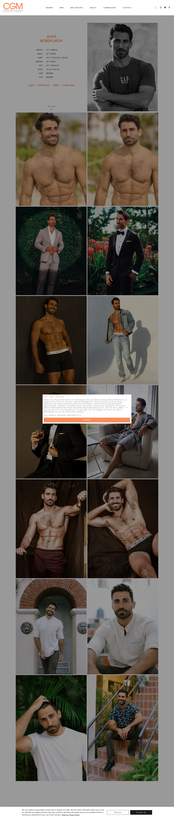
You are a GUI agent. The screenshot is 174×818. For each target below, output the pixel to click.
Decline (117, 812)
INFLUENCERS (76, 7)
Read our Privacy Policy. (71, 815)
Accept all (141, 812)
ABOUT (93, 7)
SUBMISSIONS (109, 7)
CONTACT (127, 7)
